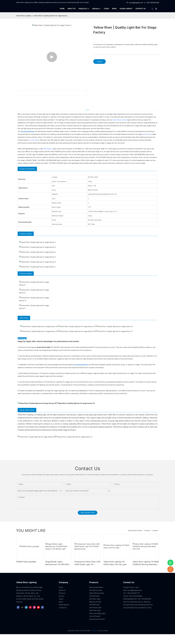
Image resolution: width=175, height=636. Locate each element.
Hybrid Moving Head (119, 120)
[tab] (87, 108)
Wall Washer (48, 149)
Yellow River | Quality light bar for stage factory (50, 16)
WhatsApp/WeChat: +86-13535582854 (137, 599)
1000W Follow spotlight (26, 562)
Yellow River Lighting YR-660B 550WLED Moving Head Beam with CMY (146, 563)
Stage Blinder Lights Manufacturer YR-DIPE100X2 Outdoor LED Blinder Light (57, 563)
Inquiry (99, 61)
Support (155, 530)
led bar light (146, 134)
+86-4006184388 (152, 3)
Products (147, 530)
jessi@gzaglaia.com (136, 3)
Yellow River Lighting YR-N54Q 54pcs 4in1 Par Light (115, 563)
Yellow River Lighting (23, 16)
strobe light (34, 140)
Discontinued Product (135, 530)
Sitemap (94, 630)
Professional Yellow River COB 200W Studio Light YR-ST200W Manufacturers (87, 563)
